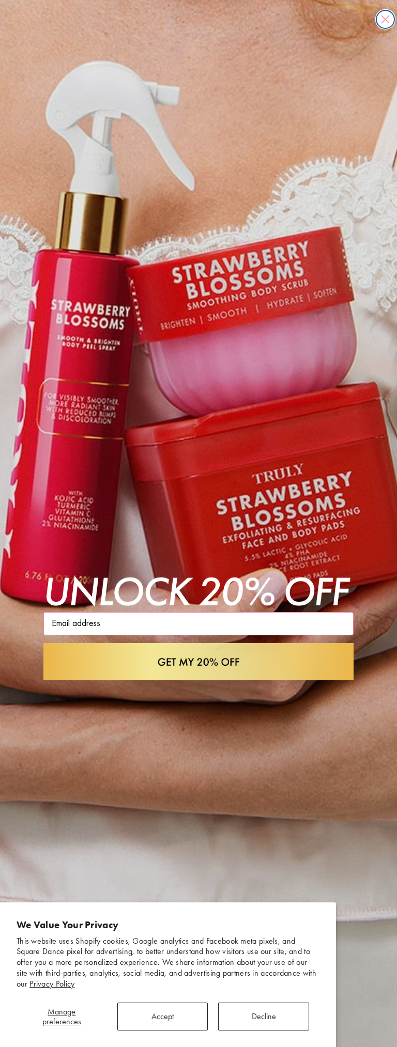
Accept (162, 1016)
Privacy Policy (51, 984)
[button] (198, 661)
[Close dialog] (385, 19)
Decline (264, 1016)
